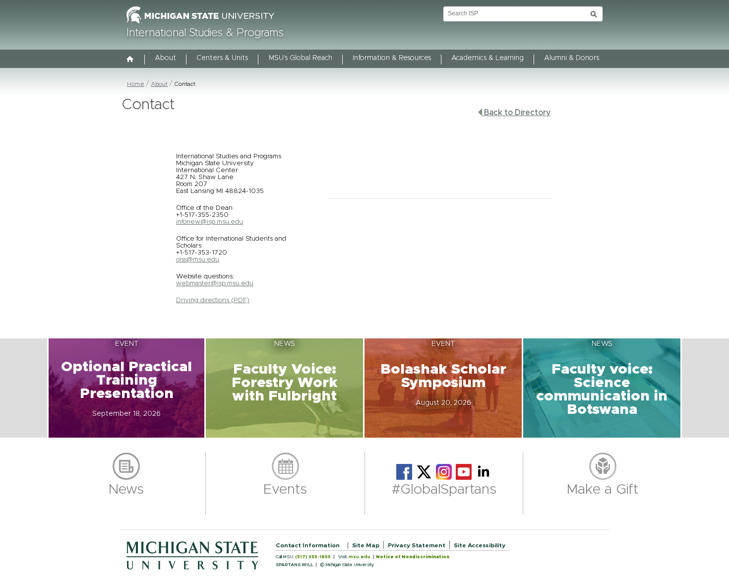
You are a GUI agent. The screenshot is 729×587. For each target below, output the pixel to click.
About (165, 58)
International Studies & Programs (205, 33)
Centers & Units (222, 58)
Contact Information (308, 545)
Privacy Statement (416, 545)
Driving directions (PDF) (212, 300)
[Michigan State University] (200, 24)
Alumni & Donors (571, 58)
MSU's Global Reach (300, 58)
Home (135, 84)
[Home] (130, 60)
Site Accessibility (479, 545)
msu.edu (359, 557)
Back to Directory (516, 113)
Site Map (365, 545)
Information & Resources (392, 58)
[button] (126, 388)
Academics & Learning (487, 58)
